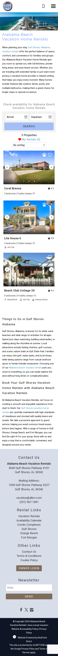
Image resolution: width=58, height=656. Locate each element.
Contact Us (29, 551)
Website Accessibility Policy (24, 629)
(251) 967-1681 (29, 502)
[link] (28, 174)
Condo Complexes (29, 524)
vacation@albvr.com (29, 497)
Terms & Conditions (29, 555)
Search (29, 126)
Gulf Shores (29, 529)
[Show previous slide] (7, 167)
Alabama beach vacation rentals (25, 367)
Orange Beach (29, 533)
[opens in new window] (21, 610)
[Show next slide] (51, 167)
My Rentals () (31, 139)
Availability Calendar (29, 520)
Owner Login (29, 568)
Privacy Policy (28, 649)
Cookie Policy (29, 560)
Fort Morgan (29, 537)
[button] (53, 6)
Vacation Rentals (29, 516)
